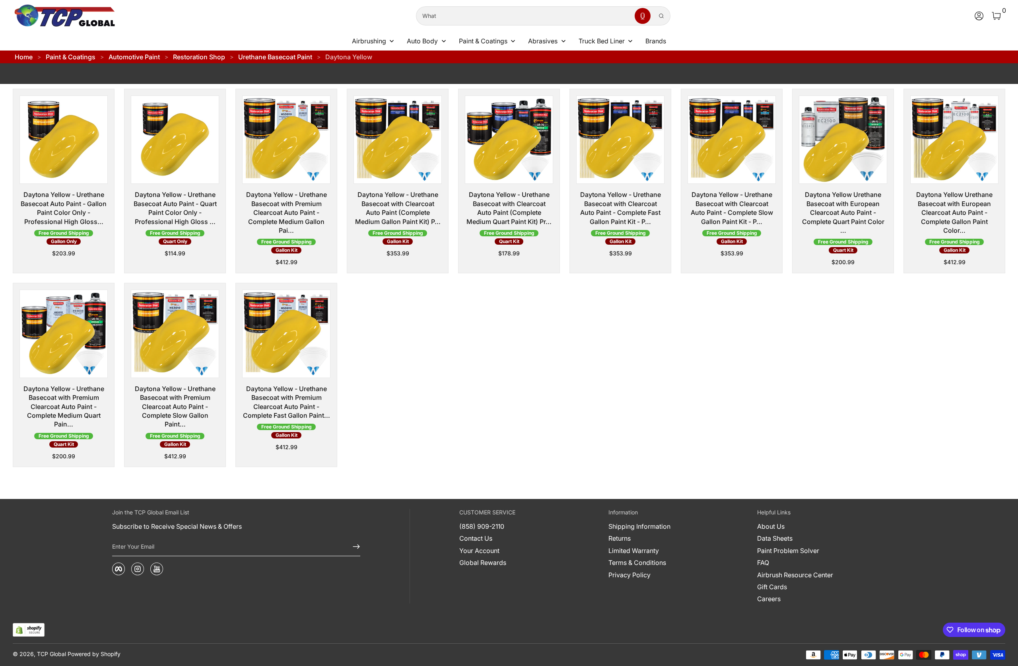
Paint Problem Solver (788, 551)
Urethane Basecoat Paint (275, 57)
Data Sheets (775, 538)
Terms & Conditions (637, 563)
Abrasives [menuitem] (543, 41)
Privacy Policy (629, 575)
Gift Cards (772, 587)
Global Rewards (482, 563)
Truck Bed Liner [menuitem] (602, 41)
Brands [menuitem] (655, 41)
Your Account (479, 551)
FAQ (763, 563)
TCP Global (51, 653)
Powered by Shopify (94, 653)
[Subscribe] (353, 546)
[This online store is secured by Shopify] (29, 630)
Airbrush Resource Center (795, 575)
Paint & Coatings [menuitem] (483, 41)
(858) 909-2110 (481, 526)
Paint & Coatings (70, 57)
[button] (643, 16)
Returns (619, 538)
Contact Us (475, 538)
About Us (771, 526)
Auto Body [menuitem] (422, 41)
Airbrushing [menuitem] (369, 41)
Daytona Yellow (348, 57)
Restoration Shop (199, 57)
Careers (769, 599)
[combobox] (523, 15)
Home (24, 57)
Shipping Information (639, 526)
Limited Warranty (633, 551)
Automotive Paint (134, 57)
